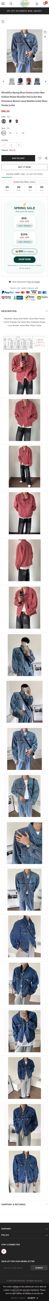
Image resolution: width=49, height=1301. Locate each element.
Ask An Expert (33, 282)
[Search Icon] (11, 3)
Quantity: (5, 140)
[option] (24, 10)
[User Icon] (37, 3)
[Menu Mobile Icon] (3, 3)
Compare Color (38, 69)
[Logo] (25, 3)
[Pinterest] (3, 1251)
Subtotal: (4, 150)
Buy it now (24, 167)
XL (23, 133)
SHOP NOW (25, 259)
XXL (3, 133)
